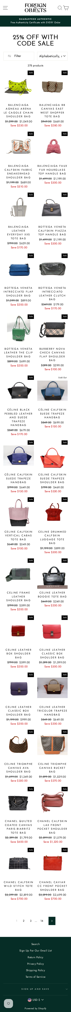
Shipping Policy (35, 970)
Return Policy (35, 957)
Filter (17, 56)
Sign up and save (35, 989)
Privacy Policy (35, 964)
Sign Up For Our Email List (35, 950)
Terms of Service (35, 977)
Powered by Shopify (35, 1008)
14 (41, 921)
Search (35, 944)
